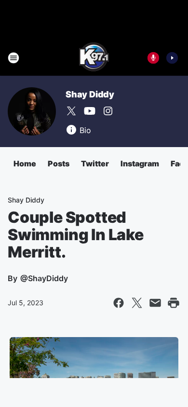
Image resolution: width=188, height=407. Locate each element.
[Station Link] (94, 57)
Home (24, 163)
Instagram (140, 163)
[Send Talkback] (153, 58)
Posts (58, 163)
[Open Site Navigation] (13, 58)
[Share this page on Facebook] (118, 303)
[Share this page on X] (137, 303)
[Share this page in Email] (155, 303)
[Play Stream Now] (172, 58)
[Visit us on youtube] (89, 111)
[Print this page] (173, 303)
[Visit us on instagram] (108, 111)
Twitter (95, 163)
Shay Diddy (90, 94)
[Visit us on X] (71, 111)
